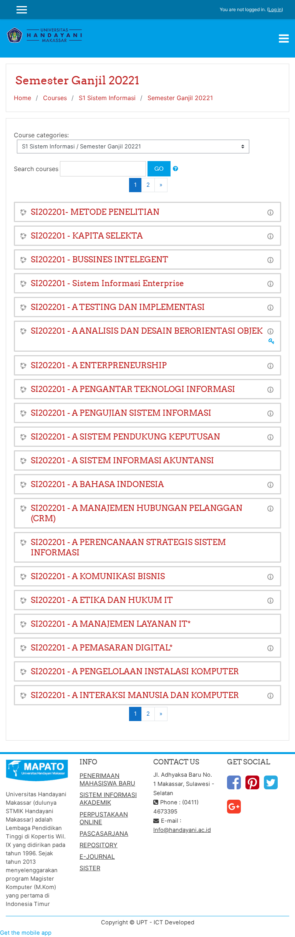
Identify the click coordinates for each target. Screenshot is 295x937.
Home (22, 98)
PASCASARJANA (104, 833)
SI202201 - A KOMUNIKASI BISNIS (98, 576)
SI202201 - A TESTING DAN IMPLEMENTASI (118, 307)
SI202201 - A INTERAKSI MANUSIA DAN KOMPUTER (135, 695)
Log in (275, 9)
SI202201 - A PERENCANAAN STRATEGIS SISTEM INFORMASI (128, 547)
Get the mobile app (25, 932)
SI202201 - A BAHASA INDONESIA (97, 484)
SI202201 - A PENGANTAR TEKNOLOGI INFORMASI (133, 389)
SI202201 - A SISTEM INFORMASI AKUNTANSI (122, 460)
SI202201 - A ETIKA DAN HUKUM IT (102, 600)
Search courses (36, 169)
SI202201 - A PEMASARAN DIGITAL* (102, 647)
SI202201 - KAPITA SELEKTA (87, 236)
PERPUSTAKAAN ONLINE (104, 818)
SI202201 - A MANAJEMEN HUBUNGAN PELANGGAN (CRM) (136, 513)
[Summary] (270, 212)
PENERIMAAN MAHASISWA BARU (107, 779)
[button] (175, 168)
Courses (55, 98)
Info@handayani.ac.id (182, 830)
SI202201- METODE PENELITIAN (95, 212)
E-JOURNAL (97, 856)
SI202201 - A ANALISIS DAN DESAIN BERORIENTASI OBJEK (147, 331)
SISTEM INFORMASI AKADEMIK (108, 798)
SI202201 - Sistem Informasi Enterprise (107, 283)
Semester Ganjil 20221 (180, 98)
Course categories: (41, 135)
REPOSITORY (99, 845)
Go (159, 168)
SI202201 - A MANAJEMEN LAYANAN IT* (111, 624)
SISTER (90, 868)
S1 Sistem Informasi (107, 98)
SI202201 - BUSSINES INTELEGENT (99, 259)
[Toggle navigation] (283, 38)
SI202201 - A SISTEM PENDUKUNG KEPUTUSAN (125, 436)
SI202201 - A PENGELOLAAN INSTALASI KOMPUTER (135, 671)
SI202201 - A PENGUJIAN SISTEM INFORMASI (121, 413)
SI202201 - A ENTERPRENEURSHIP (99, 365)
